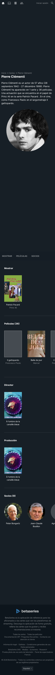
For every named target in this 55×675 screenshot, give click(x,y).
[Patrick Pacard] (13, 288)
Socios (35, 256)
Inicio (3, 73)
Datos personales (27, 647)
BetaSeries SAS (14, 649)
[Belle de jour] (36, 344)
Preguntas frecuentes (29, 637)
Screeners (34, 649)
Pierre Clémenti (25, 73)
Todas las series (19, 634)
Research (43, 649)
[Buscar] (52, 3)
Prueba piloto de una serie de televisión (17, 652)
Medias (25, 649)
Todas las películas (34, 634)
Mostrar (7, 256)
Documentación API (12, 637)
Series (12, 73)
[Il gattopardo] (13, 344)
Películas (21, 256)
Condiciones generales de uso (38, 644)
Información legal (10, 644)
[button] (13, 515)
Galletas (22, 644)
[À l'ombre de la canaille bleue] (13, 405)
